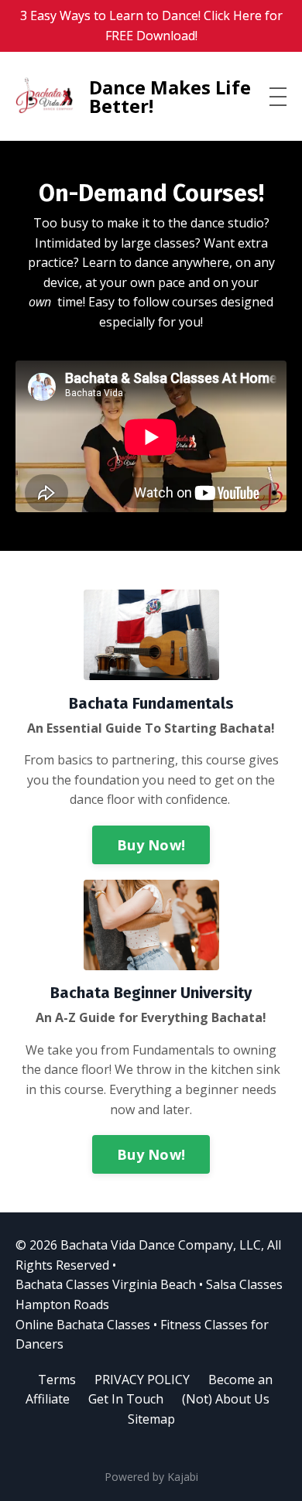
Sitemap (151, 1418)
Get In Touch (125, 1398)
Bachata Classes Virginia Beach (105, 1284)
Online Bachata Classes (82, 1324)
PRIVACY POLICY (142, 1379)
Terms (57, 1379)
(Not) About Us (225, 1398)
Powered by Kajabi (151, 1476)
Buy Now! (151, 845)
